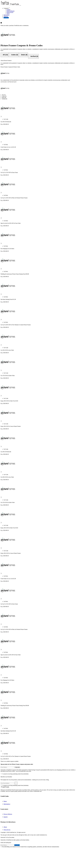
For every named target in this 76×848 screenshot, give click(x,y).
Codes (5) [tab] (4, 96)
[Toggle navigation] (20, 5)
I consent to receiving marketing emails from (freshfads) (15, 774)
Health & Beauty (10, 11)
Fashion (8, 9)
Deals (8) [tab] (4, 97)
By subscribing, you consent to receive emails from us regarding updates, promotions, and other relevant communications (30, 846)
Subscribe (6, 17)
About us (6, 16)
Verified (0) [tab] (4, 98)
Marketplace (6, 15)
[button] (39, 8)
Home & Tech (10, 12)
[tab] (4, 54)
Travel (8, 13)
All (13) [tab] (3, 94)
